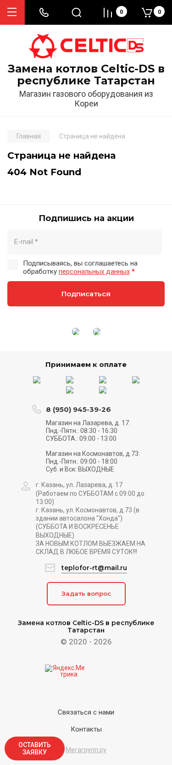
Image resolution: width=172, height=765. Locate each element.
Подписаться (86, 293)
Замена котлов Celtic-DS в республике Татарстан (86, 75)
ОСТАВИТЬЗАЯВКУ (34, 748)
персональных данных (94, 271)
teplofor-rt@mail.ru (94, 568)
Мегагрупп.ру (86, 750)
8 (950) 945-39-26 (78, 409)
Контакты (86, 729)
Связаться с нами (86, 712)
